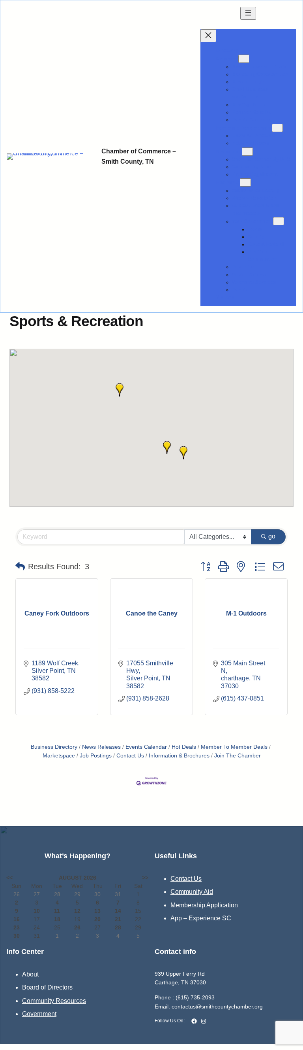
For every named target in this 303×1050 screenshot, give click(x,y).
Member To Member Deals (234, 747)
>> (145, 877)
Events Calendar (146, 747)
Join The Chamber (237, 756)
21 (118, 919)
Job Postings (96, 756)
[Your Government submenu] (278, 221)
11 (57, 911)
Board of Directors (47, 987)
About (30, 974)
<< (9, 877)
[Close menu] (208, 35)
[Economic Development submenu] (277, 128)
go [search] (271, 536)
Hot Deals (184, 747)
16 (16, 919)
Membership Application (204, 905)
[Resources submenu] (247, 151)
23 (16, 927)
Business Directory (54, 747)
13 (97, 911)
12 (77, 911)
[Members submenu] (243, 59)
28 (118, 927)
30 (16, 936)
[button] (167, 447)
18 (57, 919)
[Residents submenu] (245, 182)
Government (39, 1013)
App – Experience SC (200, 918)
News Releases (101, 747)
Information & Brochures (179, 756)
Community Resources (54, 1000)
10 (37, 911)
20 (97, 919)
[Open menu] (248, 13)
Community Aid (191, 891)
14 (118, 911)
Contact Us (130, 756)
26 (77, 927)
